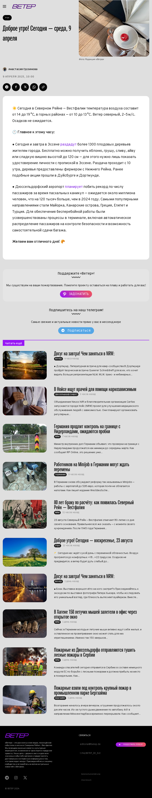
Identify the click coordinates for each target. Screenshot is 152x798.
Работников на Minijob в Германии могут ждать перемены (91, 467)
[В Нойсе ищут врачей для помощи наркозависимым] (25, 401)
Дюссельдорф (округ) (66, 394)
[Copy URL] (43, 87)
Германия (60, 474)
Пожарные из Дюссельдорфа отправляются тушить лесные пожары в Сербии (94, 652)
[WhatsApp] (34, 87)
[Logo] (24, 6)
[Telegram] (7, 87)
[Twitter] (25, 87)
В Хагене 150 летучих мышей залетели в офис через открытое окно (95, 614)
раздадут (68, 144)
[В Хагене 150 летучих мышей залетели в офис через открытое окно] (25, 623)
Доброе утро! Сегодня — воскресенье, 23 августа (93, 540)
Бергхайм (60, 698)
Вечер (58, 359)
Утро (7, 18)
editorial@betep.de (90, 744)
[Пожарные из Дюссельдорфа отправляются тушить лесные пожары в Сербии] (25, 661)
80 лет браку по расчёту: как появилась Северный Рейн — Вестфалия (94, 505)
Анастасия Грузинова (23, 69)
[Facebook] (16, 87)
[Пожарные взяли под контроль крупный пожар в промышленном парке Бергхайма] (25, 699)
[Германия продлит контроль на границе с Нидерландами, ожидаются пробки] (25, 438)
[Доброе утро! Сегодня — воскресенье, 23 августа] (25, 552)
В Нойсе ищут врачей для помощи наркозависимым (95, 389)
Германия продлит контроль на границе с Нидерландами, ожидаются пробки (87, 429)
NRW (57, 436)
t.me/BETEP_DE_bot (90, 753)
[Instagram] (16, 778)
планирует (74, 187)
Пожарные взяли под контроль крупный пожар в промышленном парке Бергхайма (92, 690)
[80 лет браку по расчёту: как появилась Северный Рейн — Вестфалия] (25, 514)
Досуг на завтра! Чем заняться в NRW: (84, 353)
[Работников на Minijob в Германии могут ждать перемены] (25, 476)
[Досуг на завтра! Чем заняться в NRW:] (25, 365)
